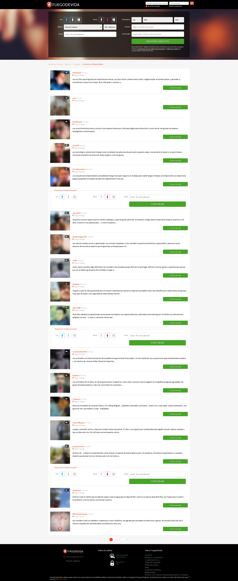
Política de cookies (152, 565)
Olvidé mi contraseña (175, 6)
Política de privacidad (152, 562)
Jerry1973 (77, 213)
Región (60, 27)
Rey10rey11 (77, 122)
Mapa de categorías (73, 561)
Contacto (148, 555)
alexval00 (76, 308)
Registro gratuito (158, 41)
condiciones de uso (144, 49)
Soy (61, 19)
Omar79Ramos (79, 423)
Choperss (76, 399)
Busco (95, 19)
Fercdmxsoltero (79, 169)
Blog (146, 567)
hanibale (76, 284)
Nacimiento (126, 19)
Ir (192, 3)
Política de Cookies (61, 579)
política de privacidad (157, 49)
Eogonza (76, 375)
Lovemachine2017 (80, 352)
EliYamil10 (77, 73)
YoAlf (75, 260)
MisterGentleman (80, 514)
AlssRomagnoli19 (80, 237)
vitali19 (76, 145)
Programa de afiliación (153, 570)
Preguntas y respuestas (154, 557)
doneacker (77, 490)
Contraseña (126, 34)
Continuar (157, 204)
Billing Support (150, 572)
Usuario (127, 27)
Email (61, 34)
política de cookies (173, 49)
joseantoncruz (78, 446)
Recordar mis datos (154, 6)
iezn (74, 98)
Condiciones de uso (152, 560)
